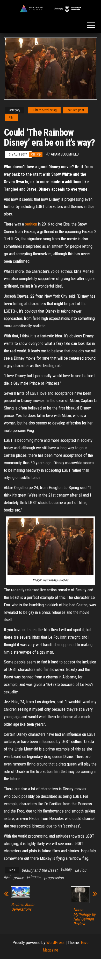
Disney (66, 869)
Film (11, 117)
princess (34, 876)
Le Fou (80, 870)
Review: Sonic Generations (22, 907)
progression (54, 877)
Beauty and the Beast (39, 870)
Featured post (75, 110)
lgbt (7, 876)
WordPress (55, 942)
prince (18, 877)
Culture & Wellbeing (44, 110)
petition (31, 224)
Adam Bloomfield (65, 154)
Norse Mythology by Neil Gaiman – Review (85, 917)
